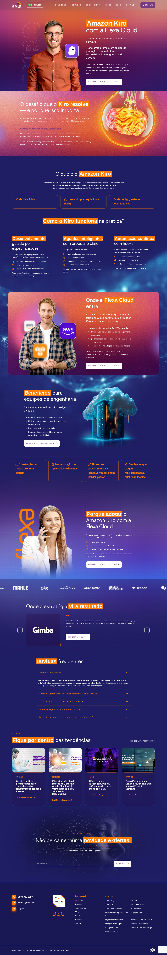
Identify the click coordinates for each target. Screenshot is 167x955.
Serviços (78, 904)
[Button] (54, 914)
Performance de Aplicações (141, 920)
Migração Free (136, 913)
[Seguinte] (147, 630)
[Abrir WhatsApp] (161, 949)
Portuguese (36, 5)
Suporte (78, 923)
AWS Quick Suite (137, 905)
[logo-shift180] (152, 950)
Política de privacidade (60, 950)
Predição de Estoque (113, 924)
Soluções (79, 900)
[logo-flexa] (16, 5)
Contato (78, 920)
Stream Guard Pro (112, 932)
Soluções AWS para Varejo (141, 928)
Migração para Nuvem (114, 920)
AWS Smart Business (113, 909)
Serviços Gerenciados (139, 924)
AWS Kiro (134, 901)
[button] (82, 5)
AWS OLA (109, 905)
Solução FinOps (111, 928)
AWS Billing (109, 901)
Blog (77, 912)
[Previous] (20, 630)
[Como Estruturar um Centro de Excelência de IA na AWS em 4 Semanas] (138, 777)
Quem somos (80, 908)
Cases (77, 916)
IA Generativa (136, 909)
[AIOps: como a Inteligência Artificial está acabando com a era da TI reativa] (101, 777)
